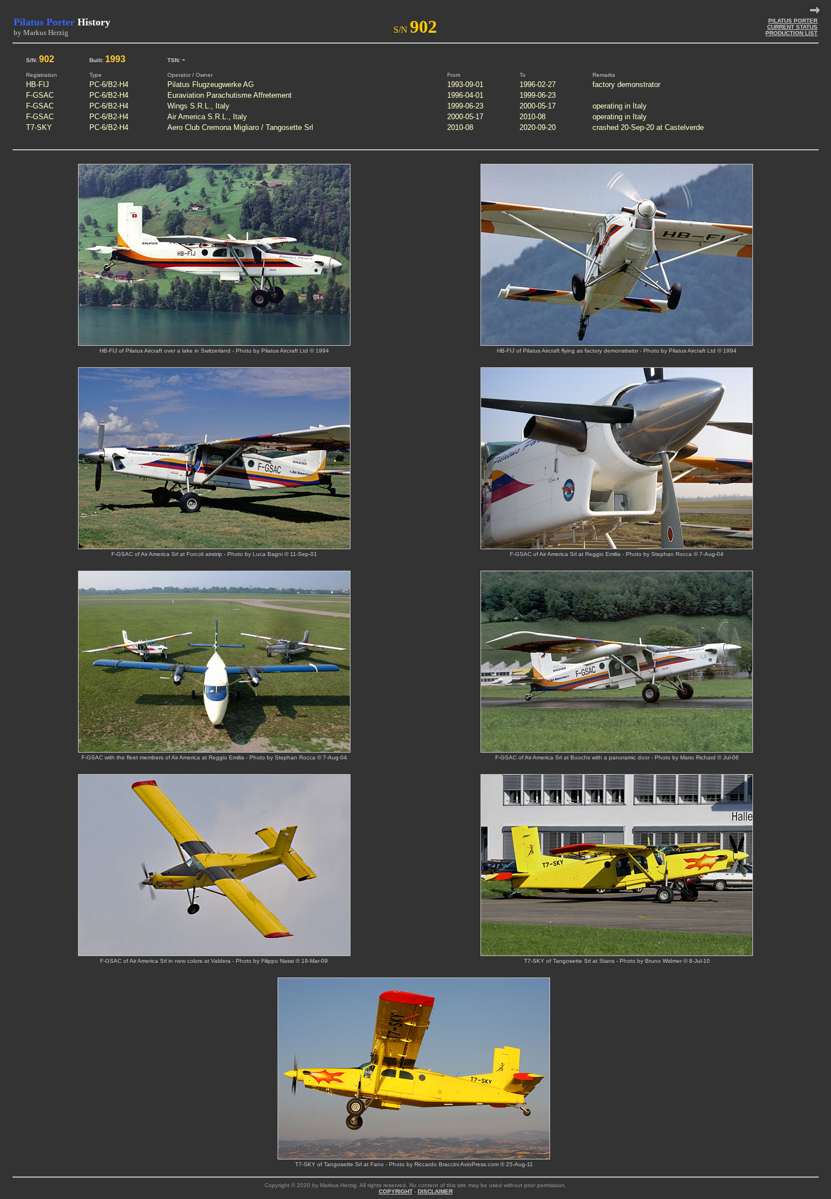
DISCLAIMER (435, 1191)
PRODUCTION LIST (791, 33)
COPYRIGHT (396, 1191)
